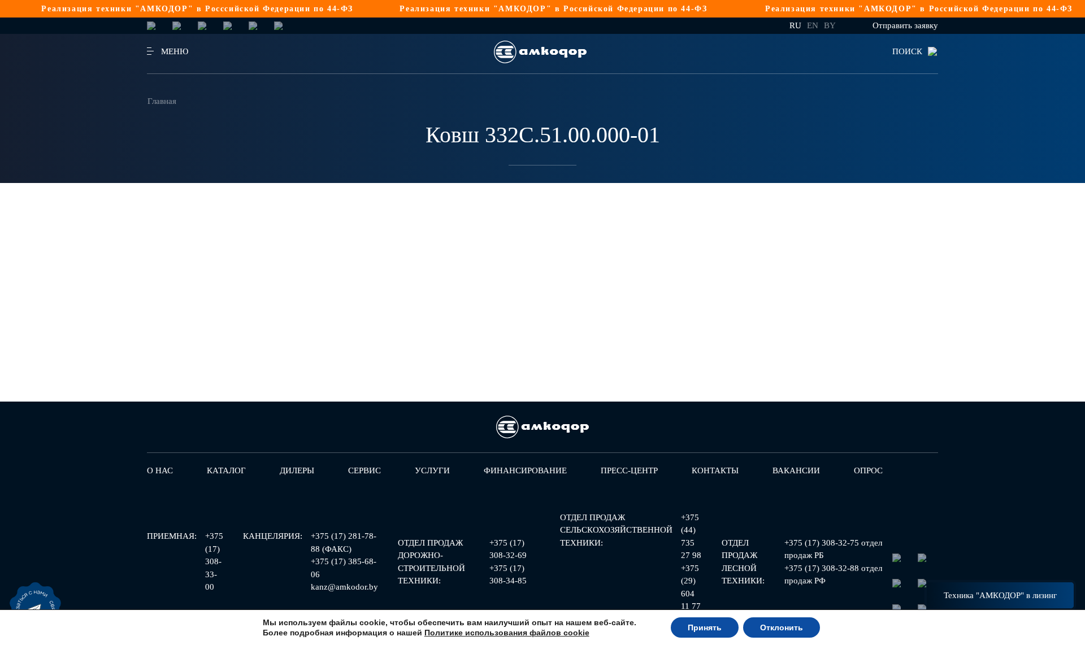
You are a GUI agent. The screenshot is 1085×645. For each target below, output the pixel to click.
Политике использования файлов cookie (506, 632)
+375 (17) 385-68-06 (343, 568)
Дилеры (297, 470)
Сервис (364, 470)
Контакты (715, 470)
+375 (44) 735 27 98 (691, 536)
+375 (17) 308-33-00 (214, 561)
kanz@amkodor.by (344, 586)
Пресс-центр (629, 470)
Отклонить (781, 627)
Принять (705, 627)
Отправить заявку (905, 25)
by (830, 25)
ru (795, 25)
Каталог (226, 470)
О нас (160, 470)
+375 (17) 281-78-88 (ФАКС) (343, 542)
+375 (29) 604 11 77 (691, 587)
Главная (161, 101)
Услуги (432, 470)
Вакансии (796, 470)
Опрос (868, 470)
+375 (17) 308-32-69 (508, 549)
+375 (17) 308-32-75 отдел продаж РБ (833, 549)
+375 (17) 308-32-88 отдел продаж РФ (833, 575)
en (812, 25)
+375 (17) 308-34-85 (508, 575)
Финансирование (525, 470)
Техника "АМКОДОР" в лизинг (1000, 595)
